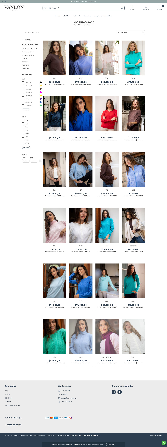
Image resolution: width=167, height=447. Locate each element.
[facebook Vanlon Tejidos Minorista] (5, 1)
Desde (23, 157)
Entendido (110, 444)
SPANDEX (25, 68)
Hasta (32, 157)
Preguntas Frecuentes (103, 16)
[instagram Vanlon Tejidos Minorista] (2, 1)
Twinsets (25, 62)
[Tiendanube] (156, 435)
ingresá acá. (77, 435)
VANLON (27, 40)
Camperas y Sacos (28, 55)
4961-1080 (64, 394)
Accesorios (25, 65)
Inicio (57, 16)
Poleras (24, 58)
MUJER (66, 16)
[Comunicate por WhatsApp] (164, 443)
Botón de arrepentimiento (91, 435)
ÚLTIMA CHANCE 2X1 (29, 49)
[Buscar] (122, 8)
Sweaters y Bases (28, 52)
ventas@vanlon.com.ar (68, 398)
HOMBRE (77, 16)
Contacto (87, 16)
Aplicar (40, 161)
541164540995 (65, 391)
